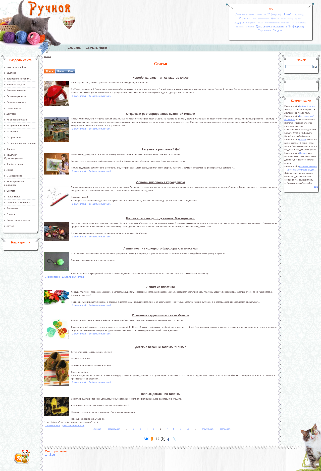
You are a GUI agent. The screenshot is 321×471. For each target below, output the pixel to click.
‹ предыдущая (113, 429)
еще (316, 186)
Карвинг (11, 149)
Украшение (264, 30)
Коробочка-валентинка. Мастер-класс (161, 77)
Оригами (11, 190)
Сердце (277, 30)
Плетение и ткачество (18, 202)
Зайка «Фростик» (307, 106)
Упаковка (240, 26)
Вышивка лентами (16, 90)
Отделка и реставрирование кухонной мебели (160, 113)
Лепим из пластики (160, 287)
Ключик (302, 140)
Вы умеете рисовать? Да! (160, 149)
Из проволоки (14, 137)
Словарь (74, 47)
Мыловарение (14, 175)
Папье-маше (13, 196)
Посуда (301, 14)
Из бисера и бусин (17, 119)
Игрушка (244, 18)
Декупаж (11, 113)
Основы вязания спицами (277, 22)
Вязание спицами (16, 102)
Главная (47, 57)
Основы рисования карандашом (160, 182)
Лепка (10, 169)
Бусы (283, 18)
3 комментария (79, 334)
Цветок (275, 18)
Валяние (11, 72)
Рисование (12, 208)
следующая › (208, 429)
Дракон (298, 18)
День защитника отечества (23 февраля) (258, 14)
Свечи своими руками (18, 220)
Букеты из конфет (16, 67)
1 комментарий (79, 96)
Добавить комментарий (100, 96)
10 (188, 429)
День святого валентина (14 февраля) (280, 26)
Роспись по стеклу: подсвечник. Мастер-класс (160, 218)
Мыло (260, 22)
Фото (70, 71)
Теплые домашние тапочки (160, 394)
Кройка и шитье (15, 164)
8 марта (250, 26)
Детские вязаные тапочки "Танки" (160, 347)
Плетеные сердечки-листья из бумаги (160, 315)
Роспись (11, 214)
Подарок (239, 22)
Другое (10, 226)
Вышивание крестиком (19, 78)
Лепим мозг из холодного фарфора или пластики (160, 248)
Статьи (50, 71)
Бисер (290, 18)
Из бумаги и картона (18, 125)
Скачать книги (96, 47)
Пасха (294, 22)
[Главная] (49, 9)
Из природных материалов (21, 143)
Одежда (302, 22)
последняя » (226, 429)
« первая (96, 429)
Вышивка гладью (16, 84)
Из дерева (12, 131)
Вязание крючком (16, 96)
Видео (60, 71)
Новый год (289, 14)
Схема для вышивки (260, 18)
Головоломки (14, 108)
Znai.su (50, 454)
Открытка (251, 22)
